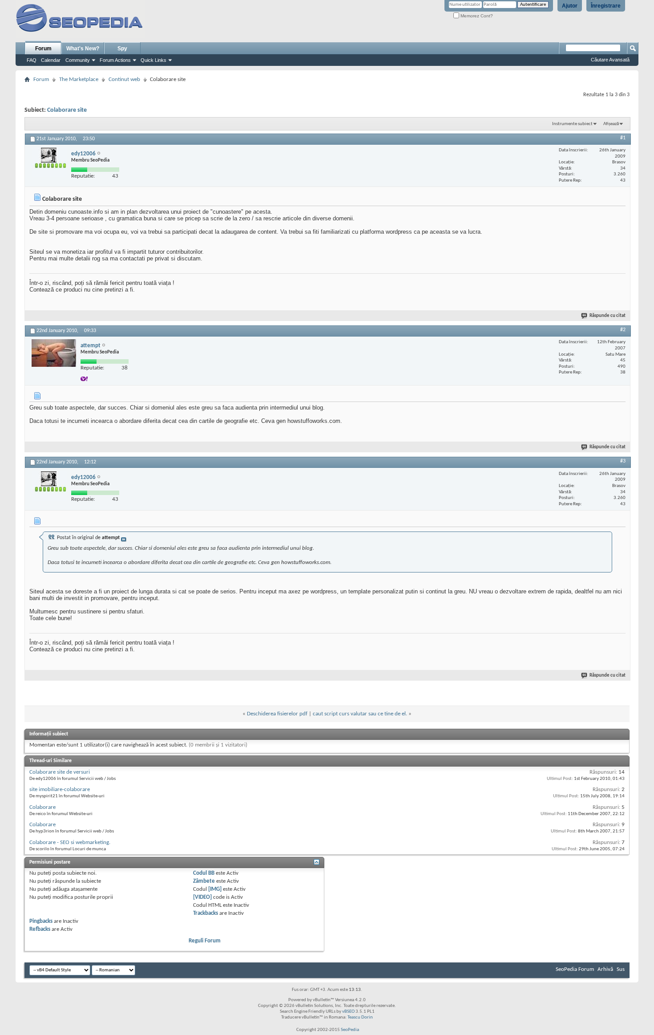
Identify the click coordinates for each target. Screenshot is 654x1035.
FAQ (31, 60)
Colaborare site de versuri (59, 772)
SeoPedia (350, 1029)
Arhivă (605, 969)
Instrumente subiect (572, 124)
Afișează (611, 124)
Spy (122, 48)
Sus (621, 969)
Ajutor (569, 6)
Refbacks (39, 929)
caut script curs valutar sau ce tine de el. (360, 714)
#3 (623, 461)
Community (77, 60)
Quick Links (153, 60)
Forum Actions (115, 60)
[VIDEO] (202, 897)
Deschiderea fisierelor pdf (277, 714)
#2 (623, 330)
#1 (623, 138)
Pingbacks (40, 921)
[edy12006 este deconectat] (49, 162)
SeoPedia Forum (575, 969)
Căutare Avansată (610, 59)
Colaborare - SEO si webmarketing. (69, 842)
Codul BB (203, 873)
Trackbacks (205, 913)
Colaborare (42, 807)
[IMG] (215, 889)
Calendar (51, 60)
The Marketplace (78, 79)
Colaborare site (67, 110)
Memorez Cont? (476, 15)
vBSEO (348, 1011)
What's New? (82, 48)
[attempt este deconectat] (54, 353)
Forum (43, 48)
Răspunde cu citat (607, 315)
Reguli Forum (205, 941)
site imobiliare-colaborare (59, 789)
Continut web (124, 79)
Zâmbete (204, 881)
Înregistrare (606, 6)
